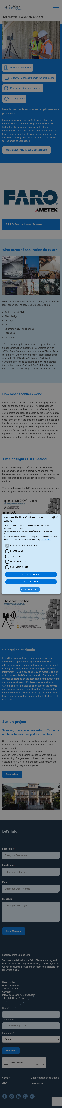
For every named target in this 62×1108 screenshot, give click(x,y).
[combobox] (53, 517)
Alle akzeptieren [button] (31, 574)
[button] (31, 589)
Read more (46, 539)
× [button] (57, 517)
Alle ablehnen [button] (31, 581)
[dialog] (31, 554)
